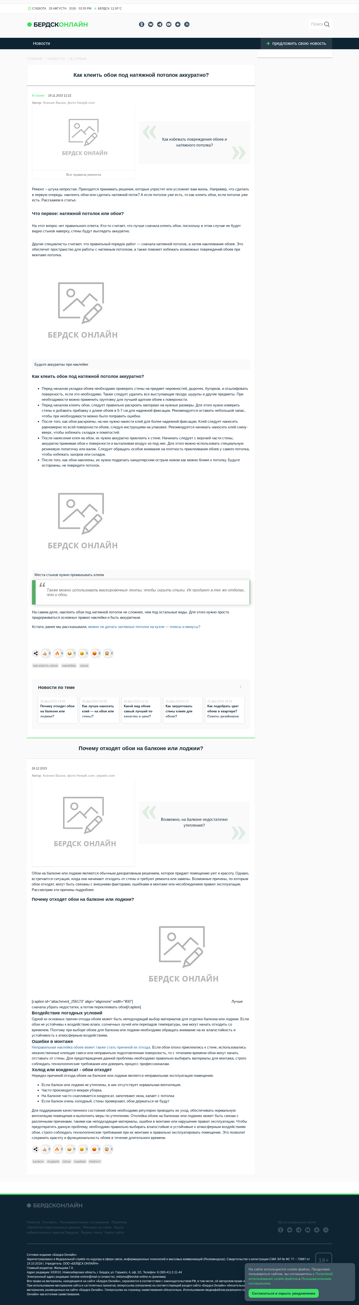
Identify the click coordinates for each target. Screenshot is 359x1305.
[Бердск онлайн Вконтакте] (150, 24)
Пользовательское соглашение (84, 1222)
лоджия (53, 1161)
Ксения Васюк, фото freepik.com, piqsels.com (79, 775)
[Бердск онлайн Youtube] (168, 24)
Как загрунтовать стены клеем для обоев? (179, 711)
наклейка (69, 665)
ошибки (80, 1161)
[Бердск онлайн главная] (54, 1205)
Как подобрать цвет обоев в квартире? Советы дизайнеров (223, 711)
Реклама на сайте (97, 1227)
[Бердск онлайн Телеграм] (159, 24)
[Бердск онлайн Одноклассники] (141, 24)
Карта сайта (114, 1232)
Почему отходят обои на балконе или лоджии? (57, 711)
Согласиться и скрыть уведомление (283, 1293)
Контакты (49, 1222)
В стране (38, 95)
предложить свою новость (299, 43)
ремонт (95, 1161)
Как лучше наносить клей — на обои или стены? (98, 711)
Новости (41, 43)
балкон (38, 1161)
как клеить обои (45, 665)
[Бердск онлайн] (57, 24)
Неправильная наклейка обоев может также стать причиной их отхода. (91, 1047)
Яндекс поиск (91, 1232)
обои (84, 665)
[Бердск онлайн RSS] (187, 24)
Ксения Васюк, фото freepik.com (69, 103)
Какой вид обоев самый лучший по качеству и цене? (138, 711)
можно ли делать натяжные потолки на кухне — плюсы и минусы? (144, 627)
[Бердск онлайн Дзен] (177, 24)
